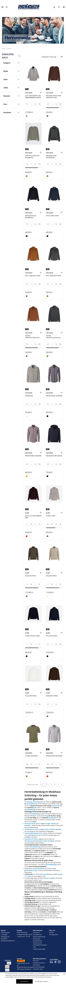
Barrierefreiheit (37, 941)
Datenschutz (36, 939)
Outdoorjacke (53, 817)
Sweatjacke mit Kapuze (54, 456)
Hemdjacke (29, 396)
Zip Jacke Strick (30, 576)
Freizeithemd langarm (54, 396)
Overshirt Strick (52, 696)
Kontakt (51, 932)
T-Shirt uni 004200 (31, 756)
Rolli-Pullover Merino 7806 (33, 517)
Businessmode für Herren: (32, 823)
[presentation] (3, 30)
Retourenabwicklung (39, 936)
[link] (41, 784)
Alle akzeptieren (24, 981)
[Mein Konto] (54, 7)
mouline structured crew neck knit (53, 97)
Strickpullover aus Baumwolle (32, 157)
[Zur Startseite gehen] (28, 7)
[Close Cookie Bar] (64, 974)
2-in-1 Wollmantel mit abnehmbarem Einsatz (33, 97)
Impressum (36, 932)
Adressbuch (36, 965)
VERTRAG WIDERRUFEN (8, 941)
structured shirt (52, 216)
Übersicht (36, 961)
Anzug (46, 816)
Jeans (26, 817)
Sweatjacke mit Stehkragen (51, 157)
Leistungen (4, 934)
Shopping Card (5, 936)
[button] (11, 56)
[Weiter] (62, 784)
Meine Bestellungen (39, 967)
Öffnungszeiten (5, 932)
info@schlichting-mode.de (24, 934)
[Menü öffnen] (2, 7)
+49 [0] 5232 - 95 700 (8, 1)
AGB (34, 947)
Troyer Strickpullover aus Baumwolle (32, 337)
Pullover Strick (51, 636)
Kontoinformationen (39, 963)
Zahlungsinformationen (40, 945)
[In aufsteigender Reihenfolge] (62, 57)
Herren (9, 48)
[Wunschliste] (59, 7)
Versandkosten (37, 934)
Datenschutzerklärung (46, 977)
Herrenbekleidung (31, 804)
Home (3, 48)
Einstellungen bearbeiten (41, 981)
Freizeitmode (55, 805)
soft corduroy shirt (32, 276)
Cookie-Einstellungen (39, 949)
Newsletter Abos (38, 969)
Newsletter (4, 939)
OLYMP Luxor (50, 516)
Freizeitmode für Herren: (31, 829)
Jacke (35, 807)
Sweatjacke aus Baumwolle (30, 217)
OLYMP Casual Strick (32, 636)
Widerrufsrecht (37, 943)
